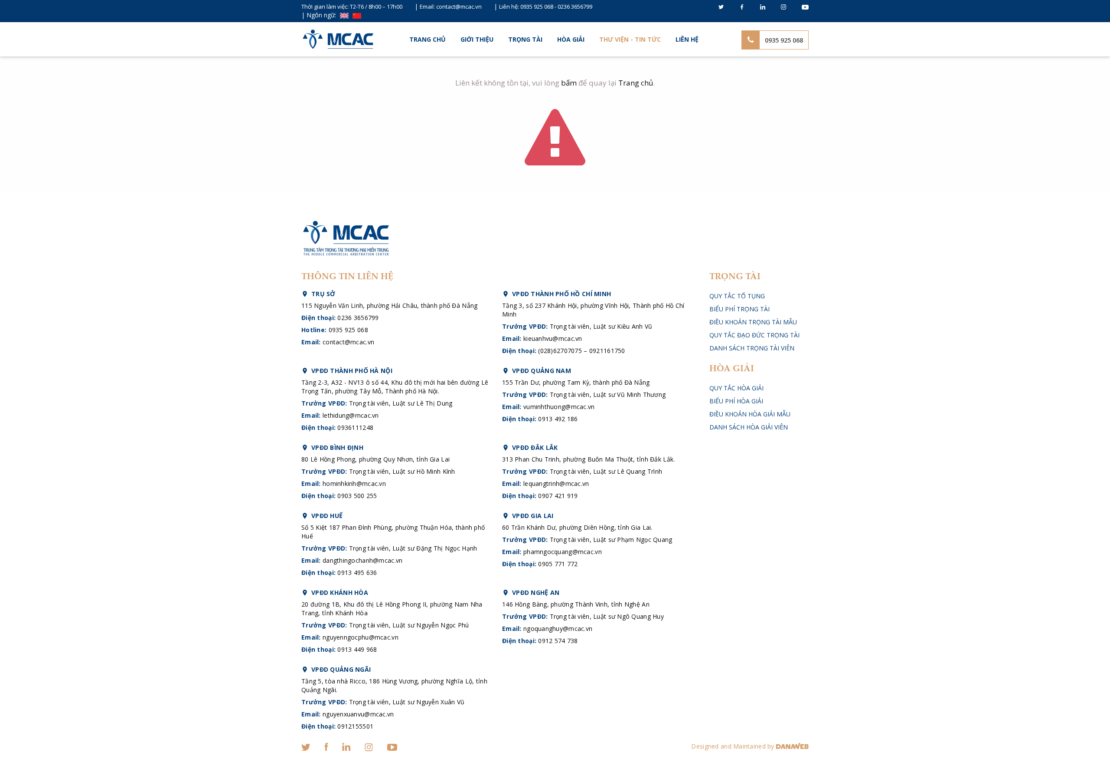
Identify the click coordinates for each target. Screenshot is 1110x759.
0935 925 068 (536, 6)
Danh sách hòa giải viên (748, 427)
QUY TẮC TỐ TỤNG (737, 296)
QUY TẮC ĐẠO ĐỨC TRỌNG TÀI (754, 335)
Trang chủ (427, 39)
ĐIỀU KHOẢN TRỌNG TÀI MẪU (753, 322)
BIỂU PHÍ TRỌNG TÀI (739, 309)
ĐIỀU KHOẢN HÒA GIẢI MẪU (749, 414)
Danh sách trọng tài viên (751, 348)
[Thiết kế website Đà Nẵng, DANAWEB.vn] (792, 746)
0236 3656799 (575, 6)
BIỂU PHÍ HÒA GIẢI (736, 401)
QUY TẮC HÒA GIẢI (736, 388)
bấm (569, 83)
